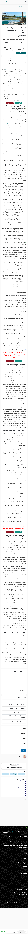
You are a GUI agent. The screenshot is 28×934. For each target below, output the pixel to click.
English (5, 1)
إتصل (20, 774)
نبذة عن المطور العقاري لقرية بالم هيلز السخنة (15, 795)
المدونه (25, 858)
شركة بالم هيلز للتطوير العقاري (19, 640)
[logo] (24, 2)
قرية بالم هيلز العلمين (10, 69)
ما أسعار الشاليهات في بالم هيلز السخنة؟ (16, 712)
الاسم (24, 728)
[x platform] (16, 836)
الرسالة (24, 743)
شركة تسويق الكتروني (12, 904)
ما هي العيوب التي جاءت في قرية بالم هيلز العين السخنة (13, 791)
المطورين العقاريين (22, 868)
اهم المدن (24, 866)
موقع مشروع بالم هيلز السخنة (17, 781)
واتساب (18, 103)
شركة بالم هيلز (23, 876)
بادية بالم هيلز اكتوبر (22, 894)
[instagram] (9, 836)
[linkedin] (13, 836)
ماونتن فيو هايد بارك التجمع (20, 892)
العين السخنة (19, 6)
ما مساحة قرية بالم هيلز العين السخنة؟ (16, 704)
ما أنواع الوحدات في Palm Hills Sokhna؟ (17, 708)
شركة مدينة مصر (23, 881)
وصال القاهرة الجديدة (22, 897)
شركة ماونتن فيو (23, 879)
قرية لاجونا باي (6, 124)
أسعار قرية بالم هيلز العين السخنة (17, 789)
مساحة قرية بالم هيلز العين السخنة (17, 785)
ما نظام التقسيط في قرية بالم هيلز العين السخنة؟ (16, 716)
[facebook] (20, 836)
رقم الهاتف (23, 733)
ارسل (23, 750)
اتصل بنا (9, 103)
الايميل (24, 738)
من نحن (25, 853)
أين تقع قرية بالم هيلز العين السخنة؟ (17, 701)
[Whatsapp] (4, 931)
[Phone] (2, 931)
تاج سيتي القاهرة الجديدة (21, 889)
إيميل (5, 774)
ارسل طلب (21, 52)
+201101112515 (6, 832)
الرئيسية (25, 6)
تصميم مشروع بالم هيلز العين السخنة (16, 787)
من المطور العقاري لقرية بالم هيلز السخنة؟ (15, 721)
